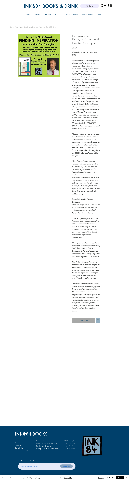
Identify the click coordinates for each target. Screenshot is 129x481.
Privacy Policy (68, 478)
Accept (120, 478)
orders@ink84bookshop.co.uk (47, 443)
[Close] (126, 477)
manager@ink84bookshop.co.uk (47, 448)
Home (12, 27)
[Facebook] (108, 5)
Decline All (110, 478)
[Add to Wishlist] (98, 320)
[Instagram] (102, 5)
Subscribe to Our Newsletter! (30, 461)
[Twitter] (105, 5)
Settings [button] (101, 478)
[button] (111, 5)
